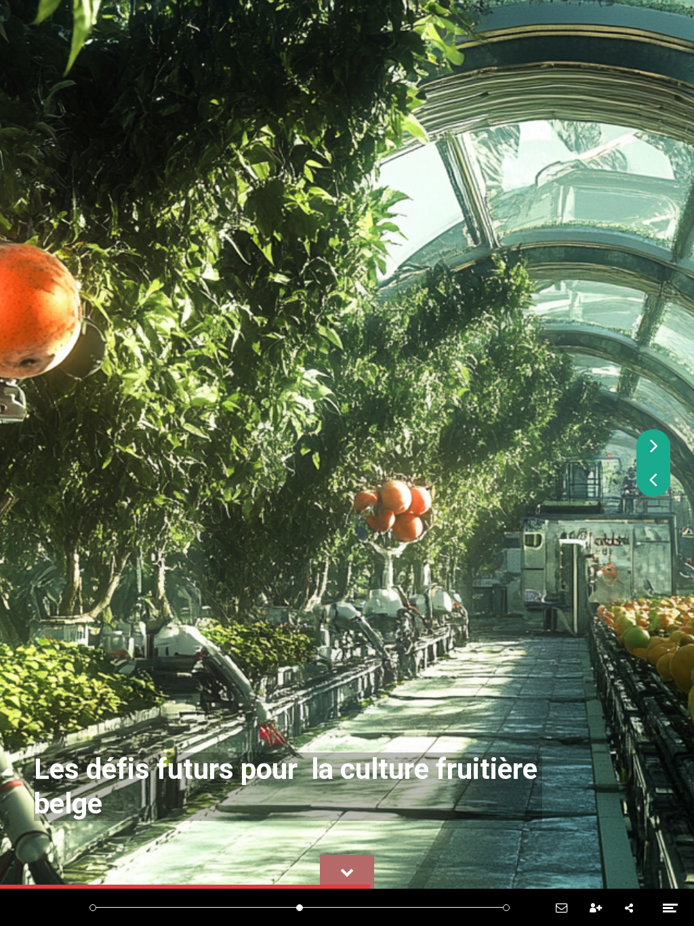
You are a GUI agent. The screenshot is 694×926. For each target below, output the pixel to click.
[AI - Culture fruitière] (299, 907)
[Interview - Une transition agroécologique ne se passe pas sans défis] (182, 907)
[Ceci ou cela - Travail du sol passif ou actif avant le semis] (270, 907)
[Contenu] (123, 907)
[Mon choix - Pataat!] (240, 907)
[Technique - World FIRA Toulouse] (211, 907)
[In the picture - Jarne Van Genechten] (417, 907)
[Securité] (358, 907)
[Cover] (93, 907)
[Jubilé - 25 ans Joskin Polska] (329, 907)
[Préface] (152, 907)
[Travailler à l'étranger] (388, 907)
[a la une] (476, 907)
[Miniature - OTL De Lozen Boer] (446, 907)
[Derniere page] (505, 907)
